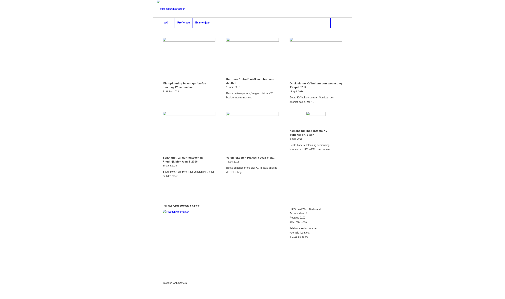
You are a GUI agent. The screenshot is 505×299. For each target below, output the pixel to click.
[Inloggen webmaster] (186, 211)
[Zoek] (339, 23)
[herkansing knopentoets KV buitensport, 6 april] (316, 120)
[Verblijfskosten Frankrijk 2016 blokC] (252, 133)
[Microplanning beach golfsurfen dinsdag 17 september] (189, 59)
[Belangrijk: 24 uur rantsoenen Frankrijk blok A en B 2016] (189, 133)
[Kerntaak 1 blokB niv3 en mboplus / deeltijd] (252, 57)
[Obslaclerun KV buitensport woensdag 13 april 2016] (316, 59)
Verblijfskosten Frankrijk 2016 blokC (250, 157)
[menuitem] (166, 23)
